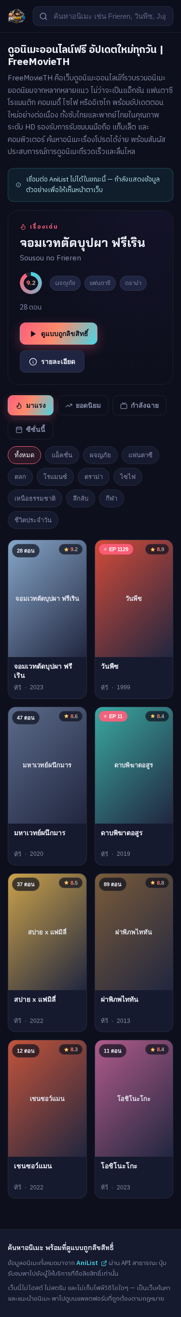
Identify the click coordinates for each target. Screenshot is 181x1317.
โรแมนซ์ (55, 476)
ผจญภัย (100, 455)
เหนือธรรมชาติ (35, 498)
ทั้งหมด (24, 455)
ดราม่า (93, 476)
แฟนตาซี (140, 455)
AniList (87, 1263)
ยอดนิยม (88, 405)
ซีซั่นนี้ (35, 429)
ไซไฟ (128, 476)
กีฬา (111, 498)
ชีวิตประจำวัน (33, 520)
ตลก (20, 476)
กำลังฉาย (145, 405)
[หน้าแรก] (16, 16)
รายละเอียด (58, 361)
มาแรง (36, 405)
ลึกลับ (80, 498)
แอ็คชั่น (62, 455)
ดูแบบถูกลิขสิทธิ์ (64, 333)
